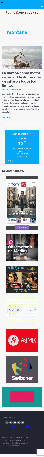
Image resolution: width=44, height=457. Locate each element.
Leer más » (6, 117)
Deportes (5, 89)
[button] (2, 2)
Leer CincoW (22, 227)
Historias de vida (15, 89)
